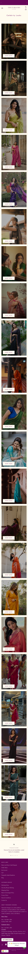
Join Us (14, 484)
